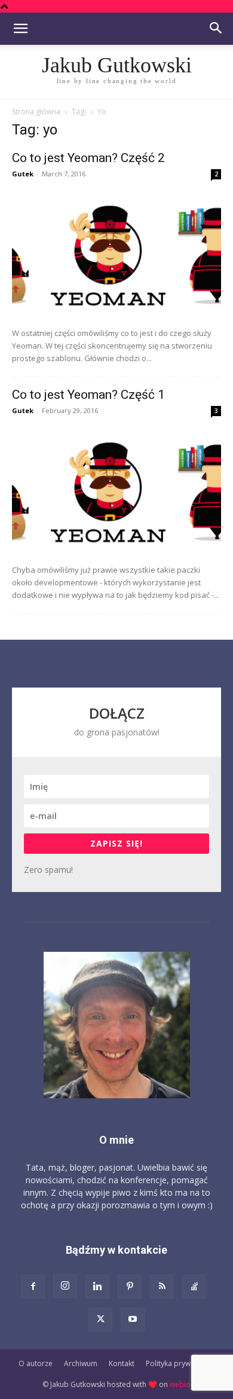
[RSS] (162, 1287)
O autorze (36, 1363)
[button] (20, 29)
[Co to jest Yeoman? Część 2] (116, 254)
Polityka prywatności (180, 1363)
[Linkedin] (97, 1287)
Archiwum (80, 1363)
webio (180, 1384)
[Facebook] (33, 1287)
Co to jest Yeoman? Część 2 (88, 158)
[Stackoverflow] (194, 1287)
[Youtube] (133, 1319)
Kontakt (121, 1363)
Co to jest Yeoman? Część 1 (88, 394)
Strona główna (36, 111)
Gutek (22, 173)
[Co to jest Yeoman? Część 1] (116, 490)
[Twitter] (100, 1319)
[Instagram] (65, 1286)
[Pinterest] (130, 1287)
